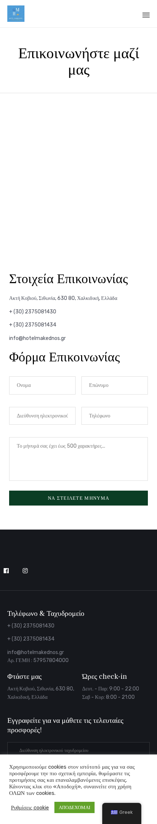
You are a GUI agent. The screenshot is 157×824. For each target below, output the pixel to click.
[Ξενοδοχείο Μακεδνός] (15, 13)
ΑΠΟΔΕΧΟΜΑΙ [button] (74, 807)
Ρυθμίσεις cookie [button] (30, 807)
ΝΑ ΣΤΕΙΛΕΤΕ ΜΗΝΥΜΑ (78, 498)
